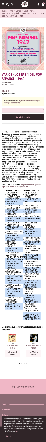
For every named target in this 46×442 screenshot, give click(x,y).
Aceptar (8, 436)
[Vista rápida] (12, 341)
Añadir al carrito (24, 117)
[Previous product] (42, 13)
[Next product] (43, 13)
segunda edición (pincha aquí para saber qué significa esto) (21, 185)
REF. (3, 82)
